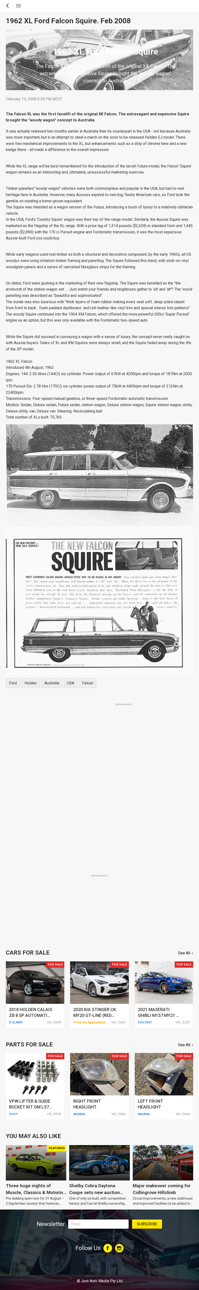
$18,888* (16, 1022)
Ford (13, 683)
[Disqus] (99, 805)
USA (70, 683)
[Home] (99, 1267)
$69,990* (145, 1022)
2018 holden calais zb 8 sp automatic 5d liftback (30, 1015)
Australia (51, 683)
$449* (13, 1114)
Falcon (87, 683)
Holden (31, 683)
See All (184, 953)
